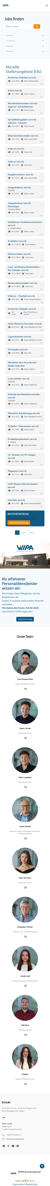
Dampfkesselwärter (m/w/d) (20, 174)
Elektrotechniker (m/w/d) (19, 254)
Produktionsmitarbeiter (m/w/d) (22, 439)
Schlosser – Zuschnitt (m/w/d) (21, 296)
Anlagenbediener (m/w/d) (19, 187)
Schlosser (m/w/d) (16, 149)
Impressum (18, 1184)
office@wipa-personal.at (15, 1139)
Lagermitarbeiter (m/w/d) (19, 336)
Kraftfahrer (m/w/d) (17, 241)
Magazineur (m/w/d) (17, 471)
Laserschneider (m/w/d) (18, 378)
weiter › (24, 532)
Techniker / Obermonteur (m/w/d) (23, 426)
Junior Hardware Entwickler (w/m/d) (25, 324)
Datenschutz (31, 1184)
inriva (32, 1181)
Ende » (31, 532)
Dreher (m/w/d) (15, 90)
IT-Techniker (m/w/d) (17, 349)
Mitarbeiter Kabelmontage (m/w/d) (24, 413)
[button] (46, 5)
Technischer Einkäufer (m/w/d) (22, 77)
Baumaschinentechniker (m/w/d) (22, 283)
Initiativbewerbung (18, 522)
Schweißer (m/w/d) (16, 500)
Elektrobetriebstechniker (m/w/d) (23, 136)
